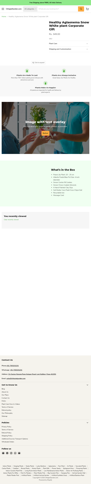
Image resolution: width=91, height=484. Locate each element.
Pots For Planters (26, 473)
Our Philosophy (7, 413)
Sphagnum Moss (68, 468)
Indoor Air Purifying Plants (74, 471)
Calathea (16, 468)
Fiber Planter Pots (39, 473)
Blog (3, 389)
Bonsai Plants (25, 468)
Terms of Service (7, 407)
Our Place (5, 395)
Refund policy (6, 410)
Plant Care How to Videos (11, 404)
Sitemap (4, 416)
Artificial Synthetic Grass (59, 475)
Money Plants (36, 468)
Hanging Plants (18, 466)
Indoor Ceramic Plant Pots (14, 471)
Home (4, 17)
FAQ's (4, 401)
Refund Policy (6, 433)
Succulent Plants (81, 466)
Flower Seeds (56, 468)
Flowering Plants (81, 468)
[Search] (81, 8)
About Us (5, 392)
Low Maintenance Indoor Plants (54, 471)
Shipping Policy (7, 436)
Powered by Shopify (45, 480)
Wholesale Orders (8, 442)
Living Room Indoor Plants (33, 471)
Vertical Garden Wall (78, 473)
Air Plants (70, 466)
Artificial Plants (26, 475)
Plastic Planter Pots (13, 475)
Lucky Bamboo (41, 466)
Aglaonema (52, 466)
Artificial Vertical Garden (41, 475)
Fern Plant (61, 466)
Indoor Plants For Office (10, 473)
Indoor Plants (7, 466)
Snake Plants (30, 466)
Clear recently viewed (11, 220)
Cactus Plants (6, 468)
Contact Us (6, 398)
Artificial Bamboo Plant (76, 475)
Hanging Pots (65, 473)
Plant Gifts (46, 468)
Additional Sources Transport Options (15, 439)
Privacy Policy (6, 427)
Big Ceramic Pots (53, 473)
